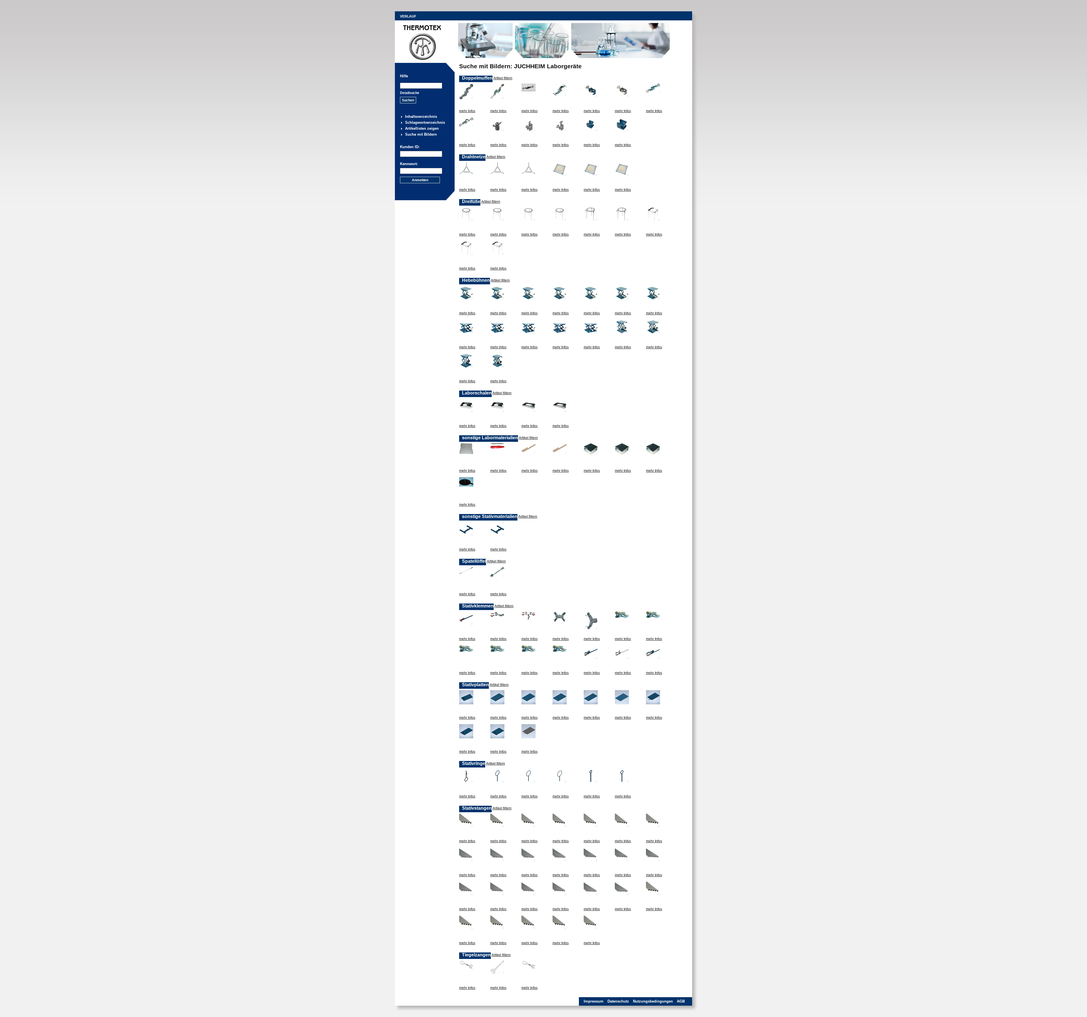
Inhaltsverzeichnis (421, 116)
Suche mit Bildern (421, 134)
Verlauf (408, 16)
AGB (681, 1001)
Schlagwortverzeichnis (425, 122)
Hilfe (404, 76)
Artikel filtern (502, 78)
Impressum (594, 1001)
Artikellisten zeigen (422, 128)
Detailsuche (409, 93)
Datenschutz (618, 1001)
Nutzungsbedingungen (653, 1001)
